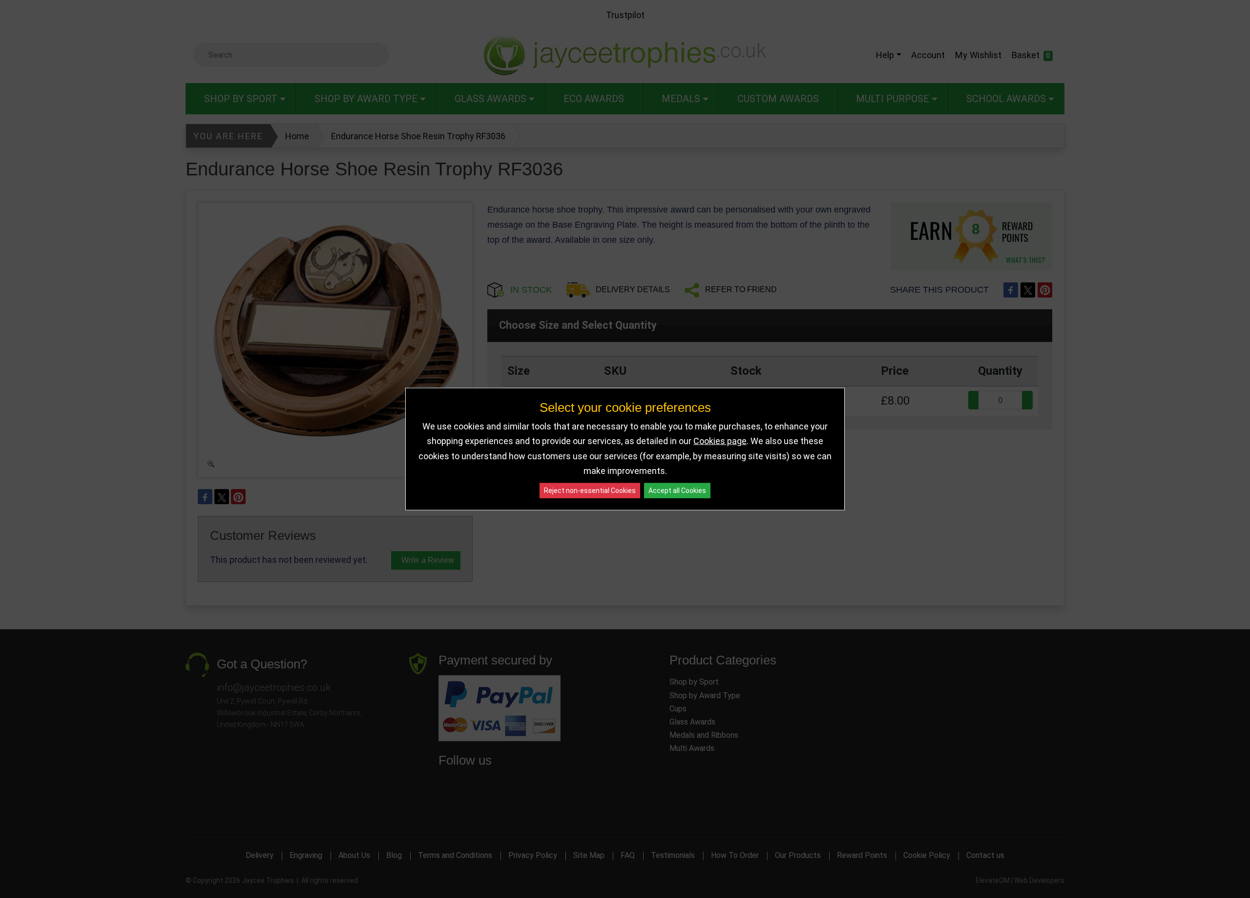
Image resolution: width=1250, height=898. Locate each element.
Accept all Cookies (677, 490)
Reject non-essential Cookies (590, 490)
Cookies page (720, 441)
